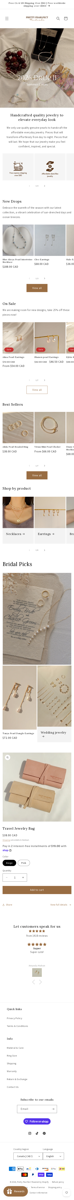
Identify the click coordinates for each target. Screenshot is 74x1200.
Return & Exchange (17, 1079)
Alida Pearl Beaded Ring (15, 446)
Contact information (38, 1193)
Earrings (44, 534)
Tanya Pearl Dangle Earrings (18, 733)
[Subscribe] (53, 1109)
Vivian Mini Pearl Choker (47, 446)
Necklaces (13, 534)
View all (37, 288)
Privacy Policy (14, 1018)
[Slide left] (29, 186)
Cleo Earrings (41, 259)
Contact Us (13, 1087)
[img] (37, 931)
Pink (23, 862)
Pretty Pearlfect (24, 1182)
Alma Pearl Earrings (13, 357)
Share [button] (9, 904)
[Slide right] (44, 186)
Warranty (12, 1071)
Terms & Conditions (17, 1026)
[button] (7, 18)
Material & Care (15, 1047)
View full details (58, 904)
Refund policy (58, 1182)
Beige (9, 862)
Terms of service (38, 1187)
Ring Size (12, 1055)
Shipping (6, 840)
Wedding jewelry (53, 732)
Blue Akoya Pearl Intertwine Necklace (17, 261)
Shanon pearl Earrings (46, 357)
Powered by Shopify (40, 1182)
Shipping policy (55, 1187)
